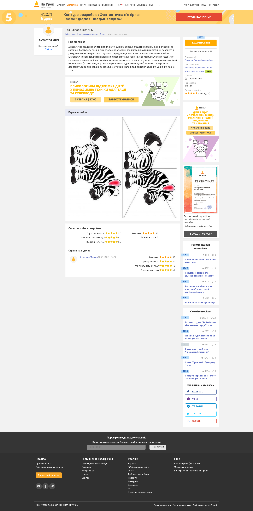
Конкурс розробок (102, 14)
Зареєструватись (49, 40)
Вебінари (86, 467)
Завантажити (202, 43)
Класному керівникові (195, 67)
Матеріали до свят (183, 467)
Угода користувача (162, 505)
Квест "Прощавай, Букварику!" (200, 302)
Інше (151, 5)
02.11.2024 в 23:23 (107, 257)
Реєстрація (213, 5)
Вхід (203, 5)
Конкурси (130, 5)
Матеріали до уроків (194, 71)
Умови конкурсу (199, 16)
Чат (120, 4)
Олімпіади (133, 485)
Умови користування (182, 505)
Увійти (48, 49)
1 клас (210, 67)
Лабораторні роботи (138, 474)
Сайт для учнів (191, 5)
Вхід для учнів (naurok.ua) (187, 463)
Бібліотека (72, 5)
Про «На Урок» (43, 463)
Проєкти (132, 478)
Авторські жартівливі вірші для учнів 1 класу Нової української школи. (199, 289)
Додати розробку (201, 234)
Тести (83, 5)
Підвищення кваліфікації (100, 5)
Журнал (61, 5)
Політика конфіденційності (205, 505)
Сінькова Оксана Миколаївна (199, 60)
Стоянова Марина (89, 257)
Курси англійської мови (140, 492)
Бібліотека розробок (138, 467)
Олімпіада (142, 5)
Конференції (88, 470)
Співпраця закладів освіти (49, 467)
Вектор (85, 478)
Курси (85, 474)
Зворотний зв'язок (48, 475)
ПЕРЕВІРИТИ (158, 447)
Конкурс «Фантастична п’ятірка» (191, 470)
